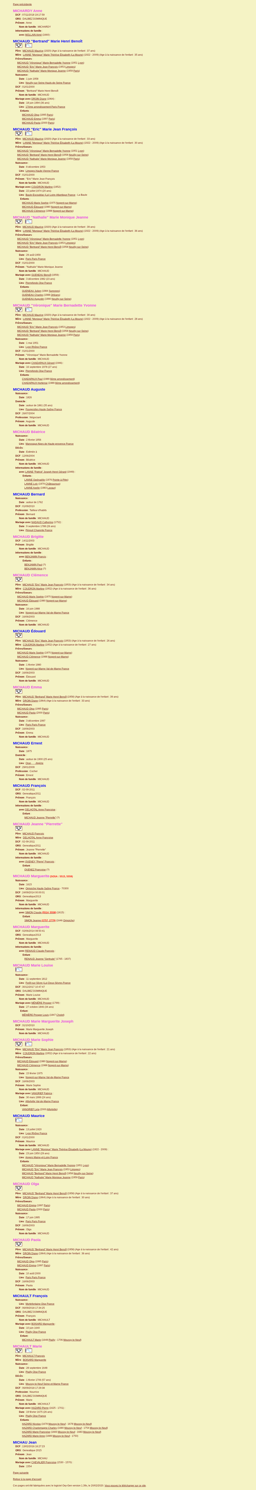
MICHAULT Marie (31, 1340)
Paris (76, 70)
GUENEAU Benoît (41, 275)
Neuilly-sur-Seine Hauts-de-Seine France (48, 82)
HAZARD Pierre (40, 1408)
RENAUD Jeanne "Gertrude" (39, 959)
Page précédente (22, 4)
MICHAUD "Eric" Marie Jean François (37, 66)
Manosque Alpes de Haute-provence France (50, 443)
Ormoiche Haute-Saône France (43, 888)
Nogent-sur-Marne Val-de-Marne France (47, 612)
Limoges (70, 66)
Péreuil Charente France (39, 530)
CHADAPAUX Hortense (35, 383)
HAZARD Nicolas (31, 1424)
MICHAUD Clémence (33, 211)
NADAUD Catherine (42, 522)
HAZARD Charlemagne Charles (39, 1428)
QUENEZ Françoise (35, 869)
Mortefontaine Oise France (40, 1303)
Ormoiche (68, 920)
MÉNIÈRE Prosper (41, 1003)
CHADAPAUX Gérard (43, 363)
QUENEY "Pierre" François (39, 861)
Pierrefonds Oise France (39, 283)
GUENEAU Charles (32, 295)
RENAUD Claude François (39, 951)
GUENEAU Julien (31, 291)
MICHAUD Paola (31, 122)
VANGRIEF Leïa (30, 1109)
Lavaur (51, 487)
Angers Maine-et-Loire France (41, 1157)
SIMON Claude (40, 912)
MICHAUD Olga (30, 114)
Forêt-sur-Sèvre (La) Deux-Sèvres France (48, 983)
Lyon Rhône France (36, 347)
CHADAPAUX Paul (32, 379)
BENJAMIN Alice (33, 568)
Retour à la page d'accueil (27, 1479)
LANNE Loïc (31, 483)
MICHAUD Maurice (33, 50)
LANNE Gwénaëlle (34, 479)
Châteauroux (52, 483)
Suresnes (54, 291)
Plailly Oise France (36, 1332)
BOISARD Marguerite (43, 1324)
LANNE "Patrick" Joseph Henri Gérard (45, 471)
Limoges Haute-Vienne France (42, 170)
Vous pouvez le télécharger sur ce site (125, 1485)
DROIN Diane (38, 98)
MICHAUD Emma (31, 118)
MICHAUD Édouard (32, 207)
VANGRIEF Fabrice (41, 1093)
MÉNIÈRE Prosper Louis (35, 1015)
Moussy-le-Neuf (72, 1340)
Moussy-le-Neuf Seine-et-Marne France (47, 1384)
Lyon (80, 62)
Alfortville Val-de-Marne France (42, 1101)
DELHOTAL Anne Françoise (40, 809)
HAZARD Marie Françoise (36, 1432)
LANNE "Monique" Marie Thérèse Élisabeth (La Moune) (53, 54)
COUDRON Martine (42, 186)
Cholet (60, 1015)
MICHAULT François (34, 1356)
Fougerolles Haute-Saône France (44, 409)
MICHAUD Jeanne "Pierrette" (40, 817)
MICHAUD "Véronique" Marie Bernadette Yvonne (43, 62)
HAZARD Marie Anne (33, 1436)
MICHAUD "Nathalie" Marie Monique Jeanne (41, 70)
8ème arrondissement (62, 379)
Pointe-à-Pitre (60, 479)
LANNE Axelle (32, 487)
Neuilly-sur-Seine (78, 154)
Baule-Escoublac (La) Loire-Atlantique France (50, 195)
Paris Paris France (36, 259)
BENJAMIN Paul (33, 564)
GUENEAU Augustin (33, 299)
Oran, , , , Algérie (34, 763)
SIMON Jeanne (40, 920)
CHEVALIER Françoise (43, 1462)
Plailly (52, 1340)
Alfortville (52, 1109)
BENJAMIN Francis (35, 556)
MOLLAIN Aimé (33, 34)
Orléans (55, 295)
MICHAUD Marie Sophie (35, 203)
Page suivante (21, 1472)
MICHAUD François (33, 833)
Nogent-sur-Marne (66, 203)
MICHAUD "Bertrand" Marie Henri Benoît (39, 154)
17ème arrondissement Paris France (45, 106)
